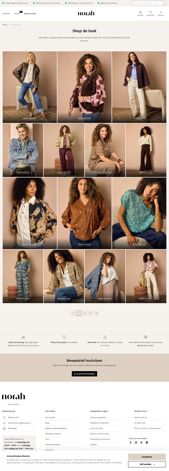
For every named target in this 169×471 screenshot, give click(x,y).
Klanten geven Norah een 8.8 (16, 3)
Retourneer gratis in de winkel (48, 3)
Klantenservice (8, 411)
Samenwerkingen (52, 444)
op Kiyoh (150, 345)
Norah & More (140, 417)
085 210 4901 (13, 417)
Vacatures (49, 450)
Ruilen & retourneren (99, 434)
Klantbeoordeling (53, 434)
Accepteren (147, 457)
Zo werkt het (139, 423)
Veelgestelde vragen (99, 411)
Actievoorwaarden (98, 417)
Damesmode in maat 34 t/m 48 (80, 3)
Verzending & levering (100, 439)
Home (5, 25)
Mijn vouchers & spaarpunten (147, 428)
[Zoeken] (164, 3)
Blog (47, 423)
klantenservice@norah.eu (19, 423)
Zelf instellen (145, 464)
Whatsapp (12, 428)
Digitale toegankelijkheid (56, 428)
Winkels (93, 444)
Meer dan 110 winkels (108, 3)
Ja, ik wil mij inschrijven (84, 374)
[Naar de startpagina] (86, 13)
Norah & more (96, 428)
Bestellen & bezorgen (99, 423)
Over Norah (50, 411)
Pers (47, 439)
